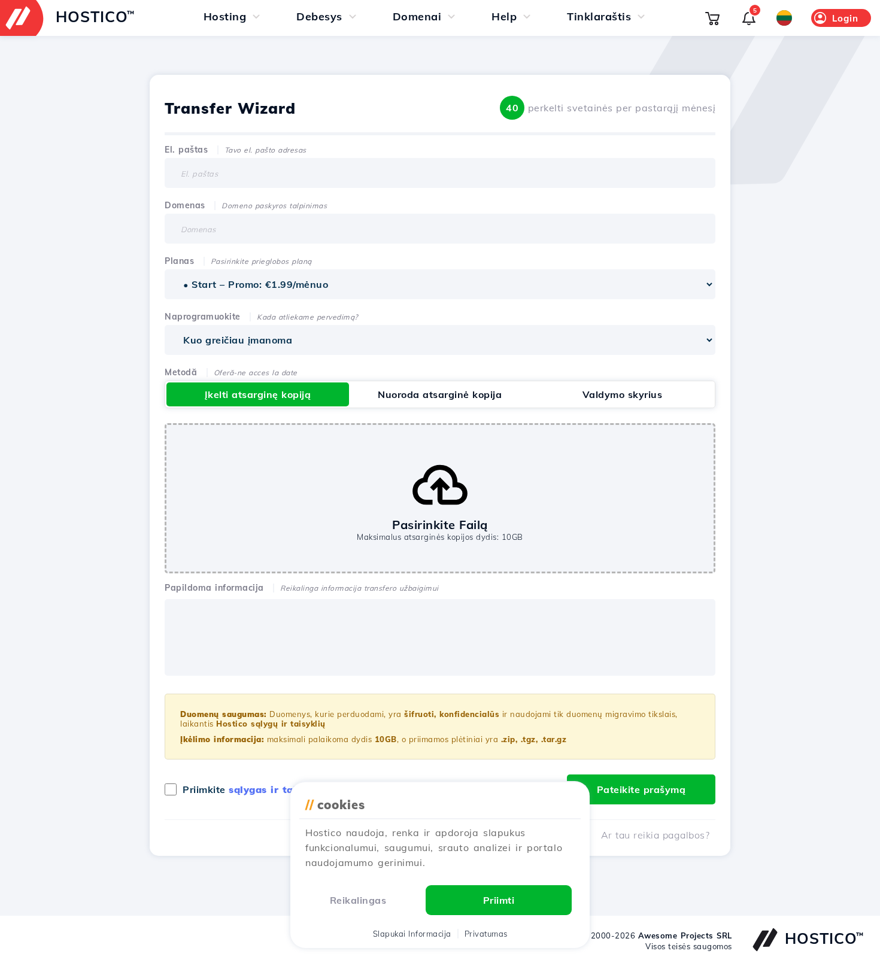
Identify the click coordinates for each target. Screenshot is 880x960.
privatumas (486, 933)
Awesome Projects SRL (685, 935)
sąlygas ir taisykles (278, 789)
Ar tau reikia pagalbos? (655, 835)
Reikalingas (358, 900)
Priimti (499, 900)
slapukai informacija (412, 933)
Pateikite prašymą (641, 789)
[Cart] (712, 18)
